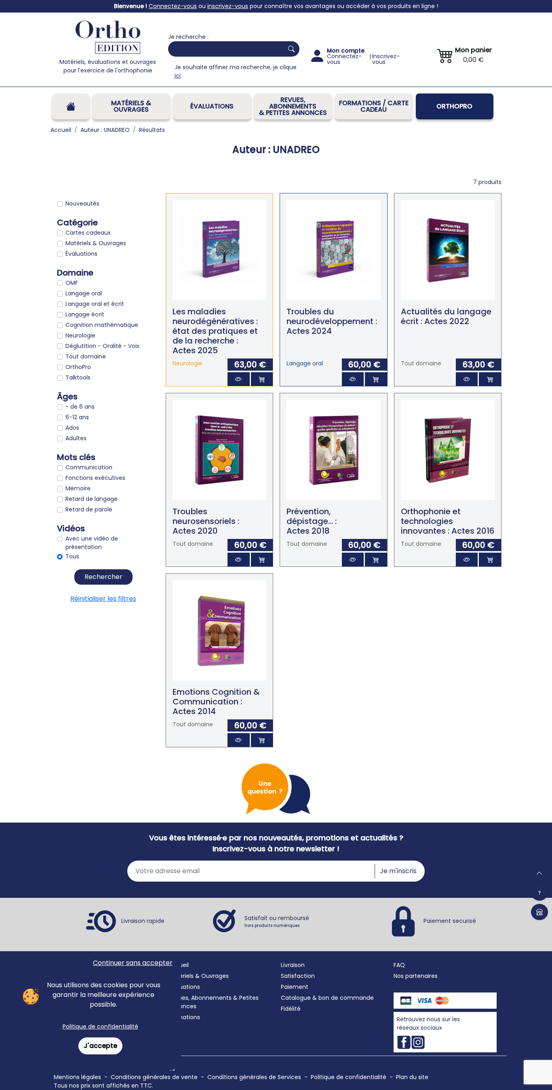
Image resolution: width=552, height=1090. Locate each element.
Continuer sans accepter (133, 962)
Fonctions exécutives (95, 478)
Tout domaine (85, 356)
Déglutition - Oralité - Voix (102, 346)
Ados (72, 428)
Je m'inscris (398, 871)
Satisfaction (298, 976)
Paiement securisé (449, 921)
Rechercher (103, 576)
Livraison (293, 965)
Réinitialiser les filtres (103, 598)
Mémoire (78, 488)
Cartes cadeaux (88, 233)
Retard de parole (88, 509)
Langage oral (83, 293)
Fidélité (291, 1009)
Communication (88, 467)
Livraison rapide (142, 921)
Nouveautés (82, 203)
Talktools (78, 377)
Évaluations (212, 106)
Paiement (294, 987)
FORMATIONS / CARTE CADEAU (374, 106)
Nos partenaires (416, 976)
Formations (184, 1017)
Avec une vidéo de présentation (91, 542)
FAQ (399, 965)
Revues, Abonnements (200, 998)
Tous (72, 556)
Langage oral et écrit (94, 304)
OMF (71, 283)
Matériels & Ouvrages (131, 106)
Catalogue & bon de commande (327, 998)
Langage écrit (84, 314)
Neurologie (80, 335)
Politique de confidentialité (100, 1026)
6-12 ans (77, 417)
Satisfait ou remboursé (276, 921)
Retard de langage (91, 499)
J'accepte (100, 1045)
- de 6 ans (80, 407)
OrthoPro (454, 106)
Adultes (75, 438)
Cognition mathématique (101, 325)
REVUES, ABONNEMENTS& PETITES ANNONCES (293, 106)
